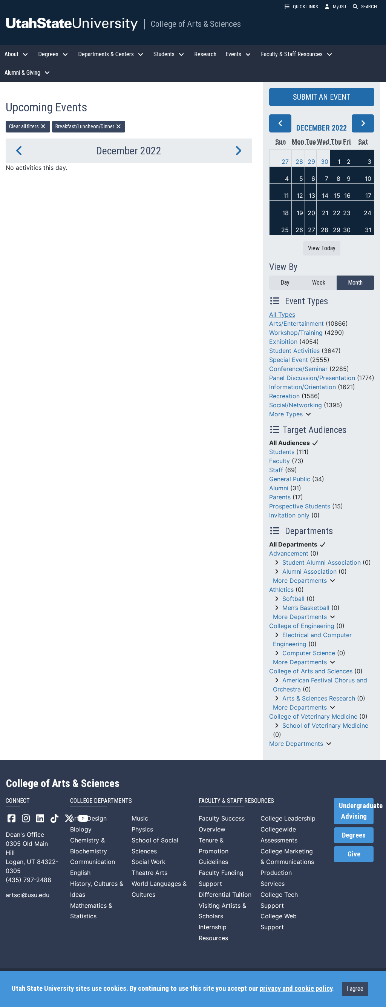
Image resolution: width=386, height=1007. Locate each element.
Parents (280, 497)
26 (299, 230)
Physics (142, 829)
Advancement (288, 553)
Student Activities (294, 350)
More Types (286, 414)
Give (354, 854)
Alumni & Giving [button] (22, 72)
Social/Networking (295, 405)
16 (347, 195)
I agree (355, 988)
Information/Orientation (302, 387)
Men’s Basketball (305, 607)
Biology (81, 829)
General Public (289, 479)
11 (286, 195)
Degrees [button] (48, 54)
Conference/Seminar (298, 369)
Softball (293, 598)
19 (300, 213)
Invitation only (289, 515)
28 (299, 161)
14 (325, 195)
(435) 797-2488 (28, 880)
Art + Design (88, 818)
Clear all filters (24, 126)
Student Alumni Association (321, 562)
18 (285, 213)
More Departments (300, 580)
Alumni (278, 488)
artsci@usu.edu (27, 895)
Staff (276, 470)
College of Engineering (301, 626)
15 (337, 195)
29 (311, 161)
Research (205, 54)
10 (368, 178)
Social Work (148, 861)
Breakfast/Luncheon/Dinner (85, 126)
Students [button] (164, 54)
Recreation (284, 396)
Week (318, 282)
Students (281, 452)
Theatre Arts (149, 872)
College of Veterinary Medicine (313, 716)
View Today (321, 248)
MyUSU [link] (339, 6)
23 (347, 213)
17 (368, 195)
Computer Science (308, 653)
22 (336, 213)
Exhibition (283, 341)
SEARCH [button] (369, 6)
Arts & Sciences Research (318, 698)
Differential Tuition (225, 894)
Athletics (281, 589)
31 (368, 230)
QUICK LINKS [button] (305, 6)
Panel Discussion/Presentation (312, 378)
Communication (92, 861)
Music (140, 818)
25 (285, 230)
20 (311, 213)
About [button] (11, 54)
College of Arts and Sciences (310, 671)
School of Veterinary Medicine (325, 725)
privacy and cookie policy (296, 988)
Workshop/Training (296, 332)
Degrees (354, 835)
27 (285, 161)
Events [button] (233, 54)
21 (325, 213)
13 (312, 195)
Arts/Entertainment (296, 323)
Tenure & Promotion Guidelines (213, 851)
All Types (282, 314)
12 (300, 195)
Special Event (288, 359)
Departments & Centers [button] (106, 54)
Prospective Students (299, 506)
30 (324, 161)
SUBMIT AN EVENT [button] (321, 97)
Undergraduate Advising (356, 811)
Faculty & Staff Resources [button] (292, 54)
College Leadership (288, 818)
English (80, 872)
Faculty (279, 461)
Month (355, 282)
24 (367, 213)
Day (285, 282)
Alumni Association (309, 571)
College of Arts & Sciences (196, 24)
